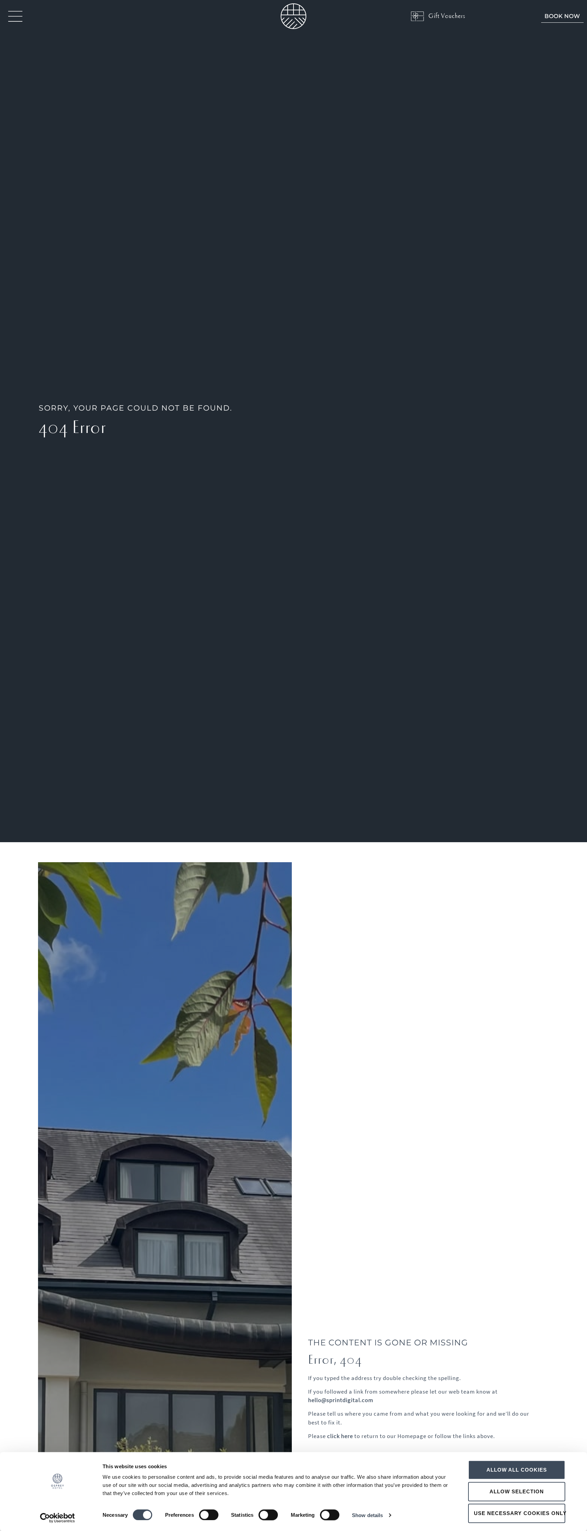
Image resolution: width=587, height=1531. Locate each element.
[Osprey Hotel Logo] (293, 16)
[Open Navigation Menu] (15, 16)
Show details (367, 1515)
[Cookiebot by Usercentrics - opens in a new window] (57, 1518)
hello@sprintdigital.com (340, 1400)
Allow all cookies (516, 1470)
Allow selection (517, 1491)
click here (340, 1436)
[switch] (208, 1514)
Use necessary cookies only (519, 1513)
